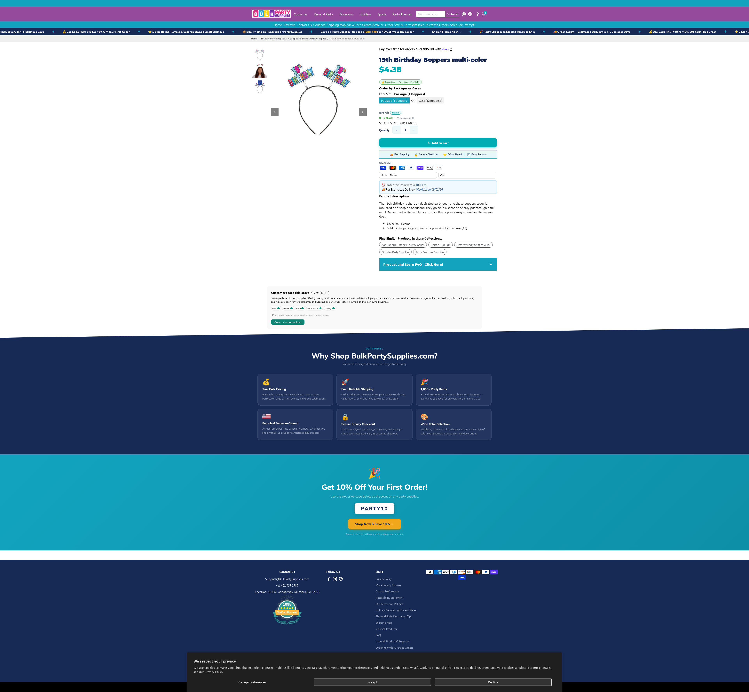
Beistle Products (440, 245)
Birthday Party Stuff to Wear (473, 245)
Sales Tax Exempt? (462, 24)
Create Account (372, 24)
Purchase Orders (437, 24)
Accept (372, 682)
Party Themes (402, 14)
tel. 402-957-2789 (287, 585)
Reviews (289, 24)
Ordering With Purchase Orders (394, 647)
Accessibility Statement (389, 597)
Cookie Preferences (387, 591)
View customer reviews (288, 322)
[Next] (363, 112)
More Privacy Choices (388, 585)
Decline (493, 682)
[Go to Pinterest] (341, 579)
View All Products (386, 629)
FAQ (378, 635)
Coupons (319, 24)
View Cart (354, 24)
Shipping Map (336, 24)
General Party (323, 14)
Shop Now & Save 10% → (374, 524)
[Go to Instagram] (334, 579)
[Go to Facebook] (329, 579)
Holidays (365, 14)
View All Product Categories (392, 641)
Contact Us (304, 24)
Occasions (346, 14)
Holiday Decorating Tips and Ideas (396, 610)
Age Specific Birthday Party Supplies (307, 38)
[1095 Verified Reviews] (287, 625)
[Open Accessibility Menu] (470, 14)
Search (454, 13)
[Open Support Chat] (477, 14)
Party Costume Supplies (430, 252)
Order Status (394, 24)
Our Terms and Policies (389, 604)
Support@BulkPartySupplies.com (287, 579)
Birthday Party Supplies (273, 38)
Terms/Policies (414, 24)
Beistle (395, 112)
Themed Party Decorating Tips (394, 616)
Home (278, 24)
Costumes (301, 14)
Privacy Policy (214, 671)
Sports (382, 14)
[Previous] (275, 112)
